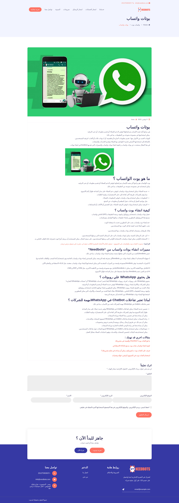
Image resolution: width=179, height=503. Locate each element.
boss (133, 119)
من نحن (85, 477)
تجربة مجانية (35, 9)
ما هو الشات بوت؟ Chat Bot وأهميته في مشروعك (132, 341)
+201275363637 (127, 3)
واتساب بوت (135, 25)
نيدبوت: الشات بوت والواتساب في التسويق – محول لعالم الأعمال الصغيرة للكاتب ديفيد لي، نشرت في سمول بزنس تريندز (102, 244)
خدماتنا (101, 9)
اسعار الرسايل (77, 9)
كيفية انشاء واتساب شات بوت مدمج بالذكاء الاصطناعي (131, 346)
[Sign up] (123, 489)
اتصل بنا (85, 472)
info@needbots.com (142, 3)
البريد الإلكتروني (106, 396)
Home (145, 25)
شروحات (66, 9)
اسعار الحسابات (90, 9)
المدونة (57, 9)
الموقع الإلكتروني (146, 396)
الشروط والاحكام (113, 472)
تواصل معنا (48, 9)
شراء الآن (81, 450)
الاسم (68, 396)
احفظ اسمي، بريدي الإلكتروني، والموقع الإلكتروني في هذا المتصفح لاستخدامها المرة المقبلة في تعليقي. (114, 407)
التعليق (149, 374)
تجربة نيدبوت (97, 450)
